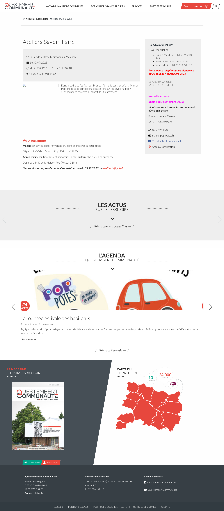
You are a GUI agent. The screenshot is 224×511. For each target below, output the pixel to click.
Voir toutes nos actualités (110, 226)
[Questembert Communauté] (20, 6)
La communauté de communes (64, 6)
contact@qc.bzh (36, 493)
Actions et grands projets (107, 6)
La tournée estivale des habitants (55, 318)
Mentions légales (78, 507)
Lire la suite (27, 339)
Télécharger (52, 462)
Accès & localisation (163, 146)
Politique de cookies (144, 507)
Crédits (165, 507)
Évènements (42, 19)
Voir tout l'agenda (110, 350)
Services (137, 6)
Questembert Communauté (166, 141)
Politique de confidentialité (110, 507)
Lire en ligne (33, 462)
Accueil (30, 19)
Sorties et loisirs (160, 6)
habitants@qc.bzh (112, 168)
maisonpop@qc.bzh (163, 135)
